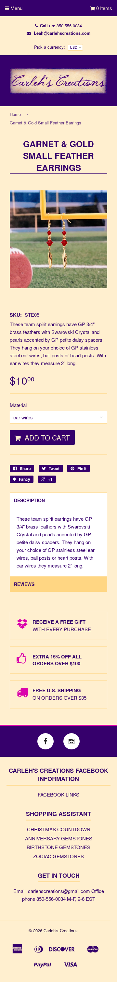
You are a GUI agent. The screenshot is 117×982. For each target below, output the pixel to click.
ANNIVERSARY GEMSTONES (58, 838)
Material (18, 405)
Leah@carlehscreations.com (62, 33)
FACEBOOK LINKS (58, 794)
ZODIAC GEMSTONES (58, 856)
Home (15, 114)
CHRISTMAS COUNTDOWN (58, 829)
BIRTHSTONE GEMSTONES (58, 847)
